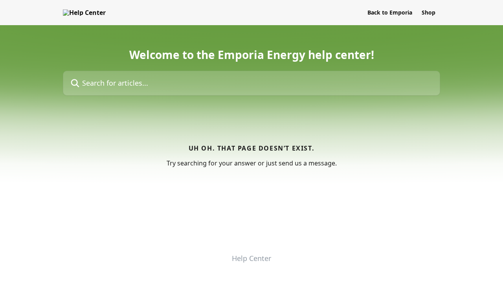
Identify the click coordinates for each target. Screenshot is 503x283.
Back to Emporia (389, 12)
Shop (428, 12)
